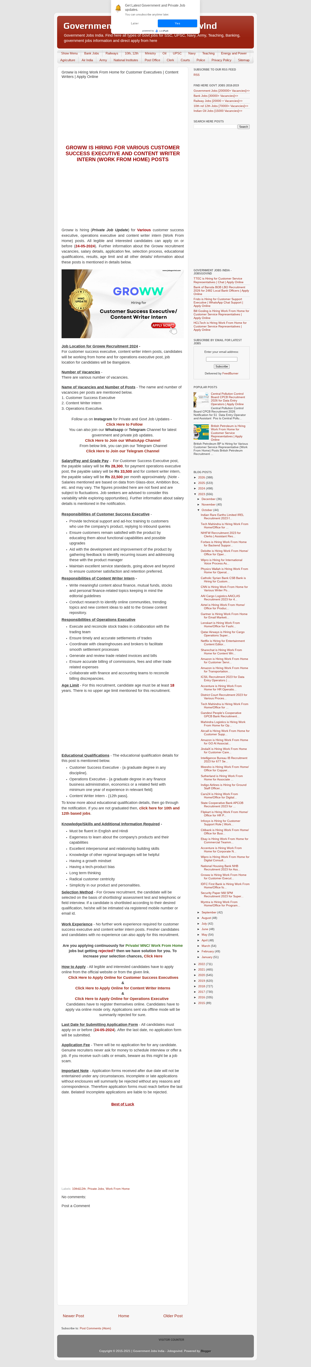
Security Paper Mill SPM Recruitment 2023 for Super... (222, 894)
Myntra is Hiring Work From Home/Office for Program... (220, 903)
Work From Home (118, 1188)
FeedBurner (230, 373)
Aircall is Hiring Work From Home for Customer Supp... (225, 732)
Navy (192, 53)
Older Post (173, 1316)
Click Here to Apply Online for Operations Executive (122, 999)
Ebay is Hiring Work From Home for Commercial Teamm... (224, 840)
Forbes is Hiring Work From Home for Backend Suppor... (224, 543)
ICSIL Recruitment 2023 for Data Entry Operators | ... (222, 678)
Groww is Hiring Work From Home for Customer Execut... (223, 876)
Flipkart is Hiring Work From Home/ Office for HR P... (224, 813)
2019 (202, 980)
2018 (202, 986)
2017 (202, 991)
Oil (164, 53)
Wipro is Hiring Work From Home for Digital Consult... (225, 858)
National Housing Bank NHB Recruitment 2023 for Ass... (220, 867)
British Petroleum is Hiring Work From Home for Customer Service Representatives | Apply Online (228, 432)
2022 (202, 964)
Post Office (152, 60)
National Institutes (126, 60)
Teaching (208, 53)
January (207, 957)
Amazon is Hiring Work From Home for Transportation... (224, 669)
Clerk (170, 60)
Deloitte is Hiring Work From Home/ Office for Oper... (224, 552)
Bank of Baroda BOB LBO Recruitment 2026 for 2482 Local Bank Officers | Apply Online (221, 291)
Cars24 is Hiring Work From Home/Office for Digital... (219, 795)
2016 (202, 997)
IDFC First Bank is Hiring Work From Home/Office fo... (225, 885)
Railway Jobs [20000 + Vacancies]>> (218, 100)
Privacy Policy (221, 60)
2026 (202, 477)
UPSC (177, 53)
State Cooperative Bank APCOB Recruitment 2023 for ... (222, 804)
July (205, 923)
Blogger (206, 1351)
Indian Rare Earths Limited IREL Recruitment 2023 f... (222, 516)
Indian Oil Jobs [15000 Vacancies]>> (218, 110)
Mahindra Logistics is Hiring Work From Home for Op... (223, 723)
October (207, 510)
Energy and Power (234, 53)
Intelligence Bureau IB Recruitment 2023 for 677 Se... (224, 759)
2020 (202, 975)
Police (201, 60)
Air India (87, 60)
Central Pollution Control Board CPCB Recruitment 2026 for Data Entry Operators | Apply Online (228, 399)
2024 (202, 488)
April (205, 940)
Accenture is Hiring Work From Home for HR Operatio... (221, 687)
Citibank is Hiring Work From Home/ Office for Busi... (225, 831)
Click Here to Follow (124, 424)
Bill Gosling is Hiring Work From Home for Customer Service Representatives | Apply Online (221, 314)
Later (135, 23)
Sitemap (243, 60)
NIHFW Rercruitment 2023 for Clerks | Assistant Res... (221, 534)
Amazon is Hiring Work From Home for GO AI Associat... (224, 741)
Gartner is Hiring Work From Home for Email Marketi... (224, 615)
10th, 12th (131, 53)
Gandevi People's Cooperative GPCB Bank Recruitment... (221, 714)
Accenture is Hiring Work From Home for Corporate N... (221, 849)
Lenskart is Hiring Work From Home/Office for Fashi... (220, 624)
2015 (202, 1003)
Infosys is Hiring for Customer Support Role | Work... (220, 822)
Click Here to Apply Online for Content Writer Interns (122, 988)
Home (123, 1316)
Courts (185, 60)
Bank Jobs (91, 53)
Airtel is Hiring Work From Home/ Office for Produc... (223, 606)
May (205, 934)
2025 (202, 483)
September (209, 912)
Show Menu (69, 53)
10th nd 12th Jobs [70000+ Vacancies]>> (221, 106)
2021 (202, 969)
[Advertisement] (123, 113)
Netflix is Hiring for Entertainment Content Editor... (223, 642)
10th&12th (79, 1188)
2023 (202, 494)
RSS (197, 74)
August (207, 918)
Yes (177, 23)
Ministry (150, 53)
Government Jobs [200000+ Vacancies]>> (222, 90)
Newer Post (73, 1316)
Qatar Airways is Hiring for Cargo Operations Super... (223, 633)
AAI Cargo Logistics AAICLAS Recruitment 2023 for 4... (220, 597)
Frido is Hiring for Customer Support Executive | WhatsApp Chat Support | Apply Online (218, 302)
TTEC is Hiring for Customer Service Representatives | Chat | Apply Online (219, 280)
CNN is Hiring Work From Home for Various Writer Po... (224, 588)
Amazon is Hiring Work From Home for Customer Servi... (224, 660)
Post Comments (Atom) (95, 1328)
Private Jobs (96, 1188)
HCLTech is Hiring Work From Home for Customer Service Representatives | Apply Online (220, 326)
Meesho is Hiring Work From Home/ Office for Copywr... (225, 768)
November (209, 504)
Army (103, 60)
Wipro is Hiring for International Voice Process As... (221, 561)
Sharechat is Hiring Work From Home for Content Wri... (221, 651)
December (209, 499)
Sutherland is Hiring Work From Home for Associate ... (222, 777)
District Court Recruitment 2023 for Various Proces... (224, 696)
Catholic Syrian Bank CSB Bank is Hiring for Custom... (223, 579)
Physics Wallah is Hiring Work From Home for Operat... (224, 570)
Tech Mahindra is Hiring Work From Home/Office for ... (224, 525)
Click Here (153, 956)
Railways (112, 53)
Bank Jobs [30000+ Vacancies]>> (216, 95)
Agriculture (67, 60)
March (206, 945)
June (205, 929)
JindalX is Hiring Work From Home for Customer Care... (224, 750)
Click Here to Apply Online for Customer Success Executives (123, 977)
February (208, 951)
